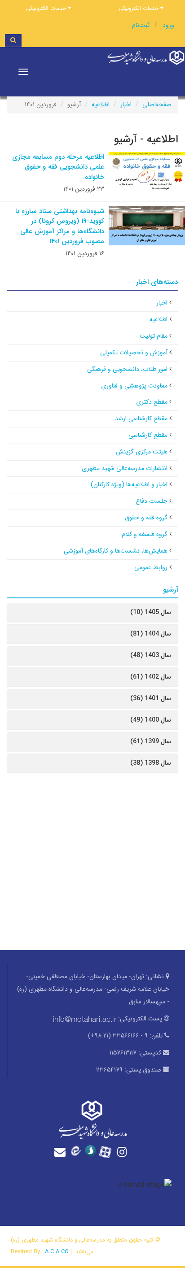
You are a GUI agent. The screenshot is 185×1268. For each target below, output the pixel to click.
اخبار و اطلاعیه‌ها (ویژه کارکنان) (129, 484)
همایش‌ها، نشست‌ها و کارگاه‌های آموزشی (115, 551)
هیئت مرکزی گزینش (141, 452)
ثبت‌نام (141, 25)
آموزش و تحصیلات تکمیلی (133, 352)
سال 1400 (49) (150, 720)
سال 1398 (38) (150, 763)
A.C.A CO (57, 1251)
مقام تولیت (153, 336)
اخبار (126, 104)
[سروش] (92, 1151)
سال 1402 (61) (150, 677)
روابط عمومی (150, 567)
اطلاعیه (101, 104)
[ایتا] (77, 1151)
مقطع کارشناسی (147, 435)
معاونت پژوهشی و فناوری (134, 386)
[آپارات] (108, 1151)
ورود (168, 25)
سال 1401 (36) (150, 698)
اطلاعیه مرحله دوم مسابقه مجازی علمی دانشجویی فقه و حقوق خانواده (58, 167)
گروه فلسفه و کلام (144, 534)
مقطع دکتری (151, 402)
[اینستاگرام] (123, 1152)
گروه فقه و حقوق (146, 518)
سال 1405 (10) (150, 612)
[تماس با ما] (62, 1152)
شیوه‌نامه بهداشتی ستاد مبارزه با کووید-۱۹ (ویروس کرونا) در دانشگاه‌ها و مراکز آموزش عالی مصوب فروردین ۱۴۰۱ (59, 226)
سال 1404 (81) (150, 634)
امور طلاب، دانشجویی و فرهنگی (127, 369)
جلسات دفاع (151, 501)
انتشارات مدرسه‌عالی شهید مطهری (124, 468)
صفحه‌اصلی (157, 104)
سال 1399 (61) (150, 741)
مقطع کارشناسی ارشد (141, 418)
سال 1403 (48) (150, 655)
